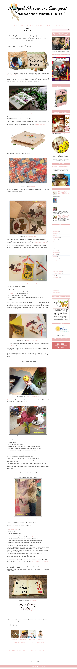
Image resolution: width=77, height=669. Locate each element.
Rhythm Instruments (56, 241)
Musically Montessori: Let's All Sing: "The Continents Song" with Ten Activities (63, 216)
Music (54, 235)
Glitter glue (12, 293)
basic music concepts (56, 245)
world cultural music (56, 292)
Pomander (9, 399)
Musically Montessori (56, 237)
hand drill (17, 531)
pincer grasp (54, 279)
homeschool (54, 264)
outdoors (54, 275)
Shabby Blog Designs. (12, 74)
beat (53, 248)
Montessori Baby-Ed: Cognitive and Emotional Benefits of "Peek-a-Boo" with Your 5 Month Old (40, 641)
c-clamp (12, 535)
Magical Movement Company (31, 236)
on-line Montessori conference (57, 271)
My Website (30, 25)
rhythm (54, 281)
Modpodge (11, 345)
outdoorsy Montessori (56, 277)
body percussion (55, 250)
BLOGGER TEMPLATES (36, 666)
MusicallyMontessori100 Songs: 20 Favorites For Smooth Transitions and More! (64, 192)
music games (55, 269)
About (22, 25)
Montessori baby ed (56, 231)
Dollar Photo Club (32, 113)
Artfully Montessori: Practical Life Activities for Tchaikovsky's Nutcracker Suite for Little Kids (15, 641)
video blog (54, 288)
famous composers (55, 258)
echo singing (55, 256)
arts (53, 243)
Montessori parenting (56, 233)
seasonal (54, 283)
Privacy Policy (39, 25)
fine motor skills (55, 260)
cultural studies (55, 254)
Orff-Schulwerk (55, 239)
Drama (54, 229)
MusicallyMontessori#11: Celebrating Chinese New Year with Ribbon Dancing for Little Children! (63, 200)
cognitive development (56, 252)
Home (15, 25)
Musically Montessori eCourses (55, 25)
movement (54, 267)
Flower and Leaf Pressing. (41, 242)
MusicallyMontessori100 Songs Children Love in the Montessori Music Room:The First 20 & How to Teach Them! (64, 209)
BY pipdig (43, 666)
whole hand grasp (55, 290)
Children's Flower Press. (40, 124)
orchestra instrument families (57, 273)
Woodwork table (13, 529)
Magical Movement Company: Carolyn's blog (36, 661)
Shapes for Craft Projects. (34, 536)
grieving (54, 262)
